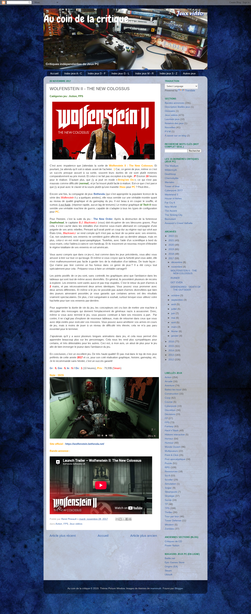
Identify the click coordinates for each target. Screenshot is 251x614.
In (68, 368)
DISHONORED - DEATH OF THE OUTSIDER (186, 288)
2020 (172, 245)
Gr (51, 368)
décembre (177, 262)
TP (166, 504)
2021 (172, 240)
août (174, 304)
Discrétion (170, 410)
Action (58, 524)
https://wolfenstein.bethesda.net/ (84, 444)
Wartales (169, 182)
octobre (175, 295)
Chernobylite (171, 178)
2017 (172, 258)
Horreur (169, 438)
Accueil (54, 73)
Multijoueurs (171, 451)
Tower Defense (173, 520)
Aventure (170, 385)
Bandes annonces (174, 103)
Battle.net (170, 558)
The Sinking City (173, 215)
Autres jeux (189, 73)
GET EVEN (177, 282)
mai (173, 318)
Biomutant (170, 219)
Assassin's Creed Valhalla (178, 223)
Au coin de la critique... (89, 18)
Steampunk (171, 492)
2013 (172, 355)
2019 (172, 249)
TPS (167, 508)
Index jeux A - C (73, 73)
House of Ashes (173, 198)
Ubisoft (168, 574)
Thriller (168, 512)
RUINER (175, 278)
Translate (190, 90)
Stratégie (170, 496)
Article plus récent (63, 535)
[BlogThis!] (120, 519)
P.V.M (168, 131)
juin (173, 313)
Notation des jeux (174, 123)
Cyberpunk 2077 (174, 190)
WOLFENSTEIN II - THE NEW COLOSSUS (184, 272)
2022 (172, 236)
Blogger (179, 588)
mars (174, 327)
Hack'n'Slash (172, 430)
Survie (168, 500)
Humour (169, 443)
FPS (66, 524)
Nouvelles (170, 127)
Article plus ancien (143, 535)
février (175, 331)
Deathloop (170, 174)
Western (169, 524)
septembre (177, 300)
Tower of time (172, 186)
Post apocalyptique (175, 459)
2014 (172, 350)
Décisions (170, 414)
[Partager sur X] (123, 519)
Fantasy (169, 426)
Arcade (168, 381)
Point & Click (171, 455)
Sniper (168, 488)
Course (169, 402)
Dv (77, 368)
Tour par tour (172, 516)
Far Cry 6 (170, 202)
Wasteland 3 (171, 194)
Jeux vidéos (75, 524)
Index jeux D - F (97, 73)
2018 (172, 254)
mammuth (155, 588)
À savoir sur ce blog (175, 135)
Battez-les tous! (173, 389)
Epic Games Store (174, 562)
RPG (167, 467)
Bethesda (99, 194)
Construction (171, 393)
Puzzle (168, 463)
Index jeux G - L (120, 73)
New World (171, 206)
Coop (168, 398)
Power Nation (172, 545)
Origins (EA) (171, 566)
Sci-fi (167, 475)
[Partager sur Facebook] (127, 519)
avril (173, 322)
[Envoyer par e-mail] (117, 519)
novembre (177, 266)
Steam (168, 570)
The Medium (171, 166)
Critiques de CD (173, 541)
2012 (172, 359)
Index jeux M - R (144, 73)
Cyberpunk (171, 406)
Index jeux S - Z (168, 73)
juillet (174, 309)
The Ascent (171, 211)
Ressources (171, 471)
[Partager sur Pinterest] (130, 519)
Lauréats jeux (172, 119)
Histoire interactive (175, 434)
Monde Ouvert (172, 447)
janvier (175, 336)
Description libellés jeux (177, 107)
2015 (172, 346)
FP (166, 418)
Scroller (169, 479)
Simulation (170, 484)
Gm (60, 368)
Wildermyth (171, 170)
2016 (172, 341)
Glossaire (170, 111)
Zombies (169, 529)
